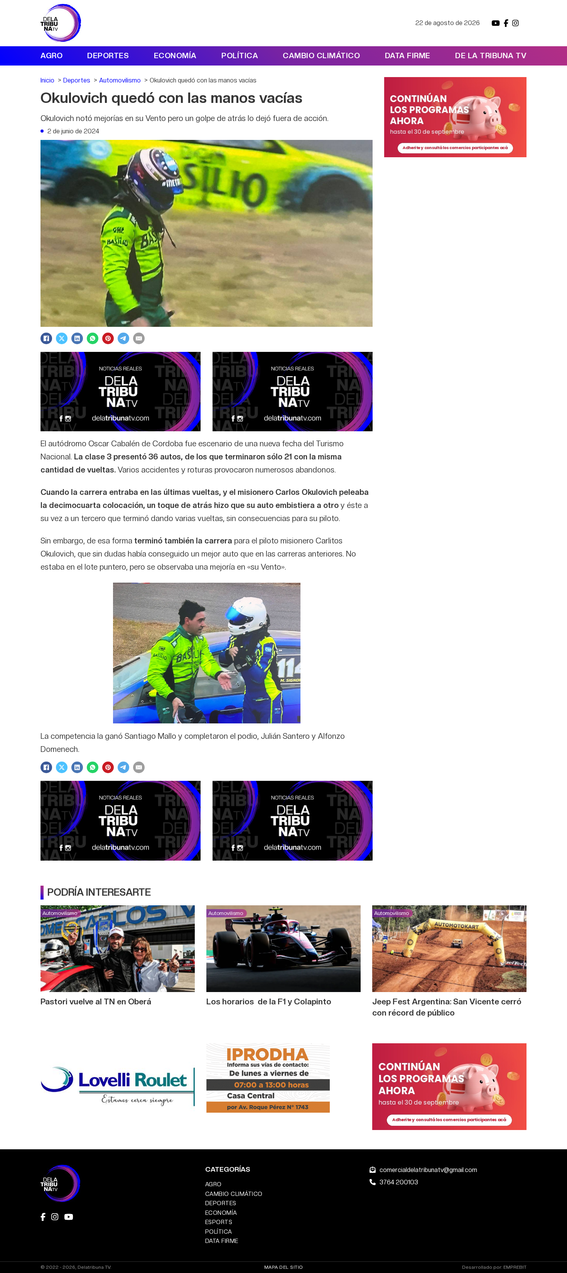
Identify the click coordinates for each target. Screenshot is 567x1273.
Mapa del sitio (283, 1267)
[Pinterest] (108, 338)
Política (239, 55)
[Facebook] (46, 338)
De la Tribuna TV (490, 55)
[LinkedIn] (77, 338)
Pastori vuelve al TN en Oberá (95, 1001)
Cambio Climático (321, 55)
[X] (62, 338)
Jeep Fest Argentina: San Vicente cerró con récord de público (446, 1007)
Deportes (108, 55)
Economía (175, 55)
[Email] (139, 338)
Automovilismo (59, 913)
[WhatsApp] (92, 338)
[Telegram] (123, 338)
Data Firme (407, 55)
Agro (51, 55)
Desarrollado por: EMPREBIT (494, 1267)
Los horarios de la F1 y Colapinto (268, 1001)
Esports (219, 1222)
